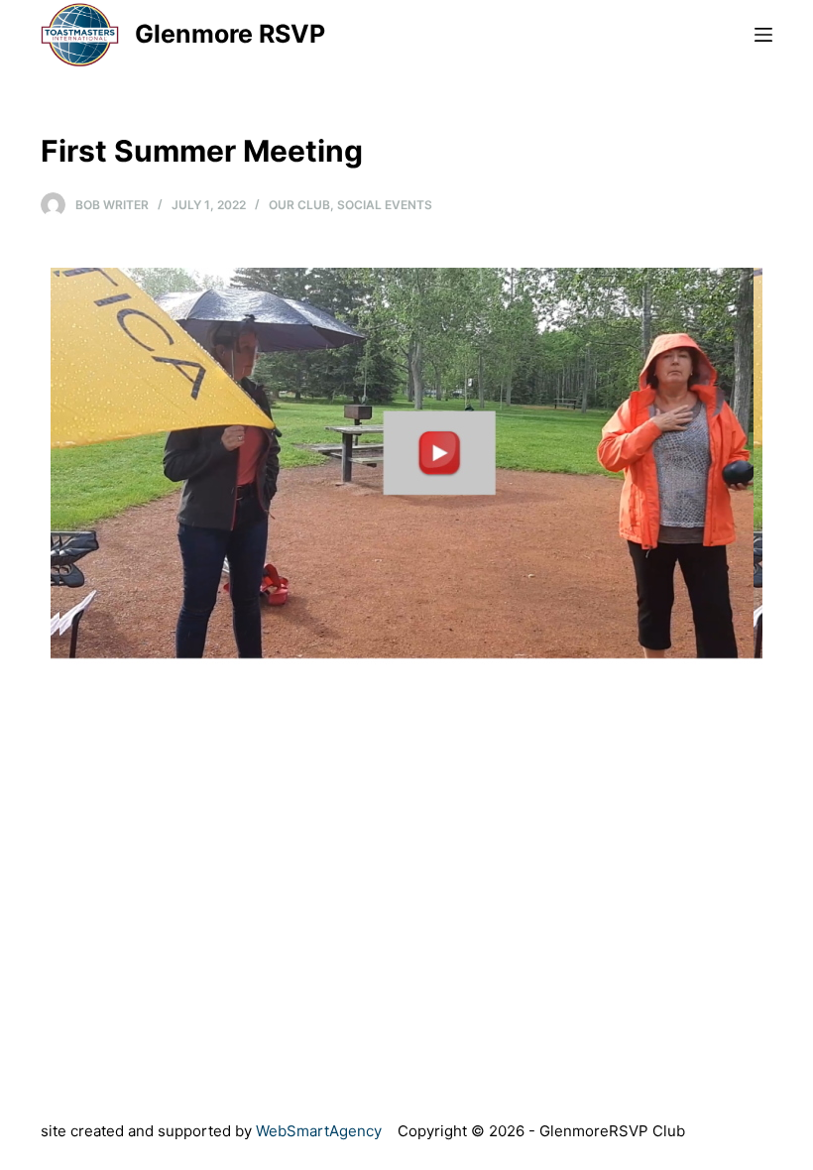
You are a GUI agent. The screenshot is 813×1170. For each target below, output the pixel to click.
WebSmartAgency (319, 1130)
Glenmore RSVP (230, 34)
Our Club (299, 204)
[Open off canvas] (763, 35)
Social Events (384, 204)
